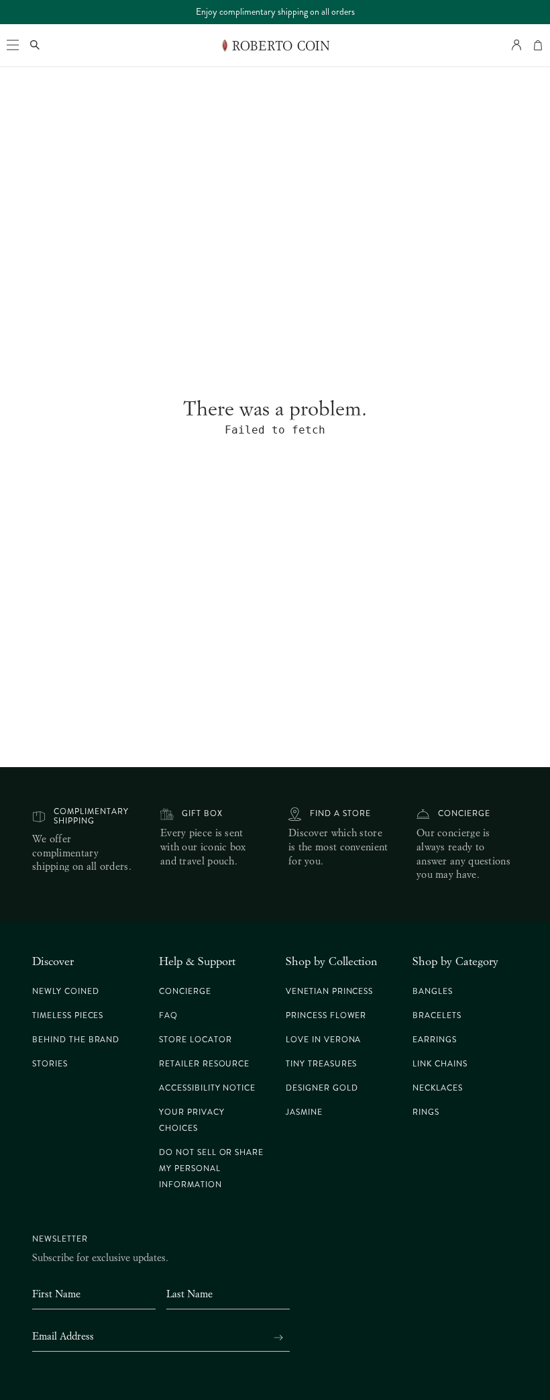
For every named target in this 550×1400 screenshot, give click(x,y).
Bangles (432, 991)
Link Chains (440, 1064)
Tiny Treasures (321, 1064)
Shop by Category (455, 961)
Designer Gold (322, 1088)
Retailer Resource (204, 1064)
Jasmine (304, 1112)
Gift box (202, 813)
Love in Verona (323, 1040)
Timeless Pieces (67, 1015)
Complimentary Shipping (91, 816)
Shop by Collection (331, 961)
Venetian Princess (329, 991)
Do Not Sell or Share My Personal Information (211, 1169)
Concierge (464, 813)
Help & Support (197, 961)
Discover (53, 961)
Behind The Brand (75, 1040)
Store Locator (195, 1040)
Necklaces (437, 1088)
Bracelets (436, 1015)
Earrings (434, 1040)
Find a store (340, 813)
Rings (425, 1112)
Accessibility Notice (207, 1088)
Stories (50, 1064)
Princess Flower (326, 1015)
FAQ (168, 1015)
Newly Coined (65, 991)
